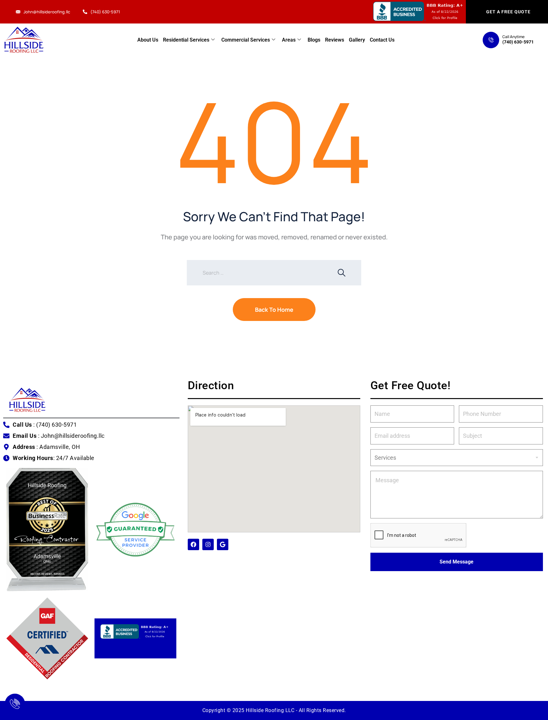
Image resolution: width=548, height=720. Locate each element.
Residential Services (186, 40)
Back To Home (274, 309)
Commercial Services (245, 40)
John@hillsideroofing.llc (46, 12)
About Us (147, 40)
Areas (289, 40)
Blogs (314, 40)
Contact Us (382, 40)
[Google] (222, 544)
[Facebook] (193, 544)
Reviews (334, 40)
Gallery (357, 40)
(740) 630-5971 (105, 12)
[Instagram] (208, 544)
